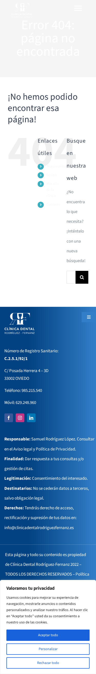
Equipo (51, 175)
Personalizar (48, 649)
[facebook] (8, 417)
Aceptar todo (48, 635)
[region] (48, 627)
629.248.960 (26, 403)
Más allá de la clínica (52, 190)
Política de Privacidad (55, 449)
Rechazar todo (48, 663)
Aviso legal (22, 449)
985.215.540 (32, 390)
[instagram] (20, 417)
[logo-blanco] (22, 5)
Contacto (53, 204)
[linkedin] (31, 417)
